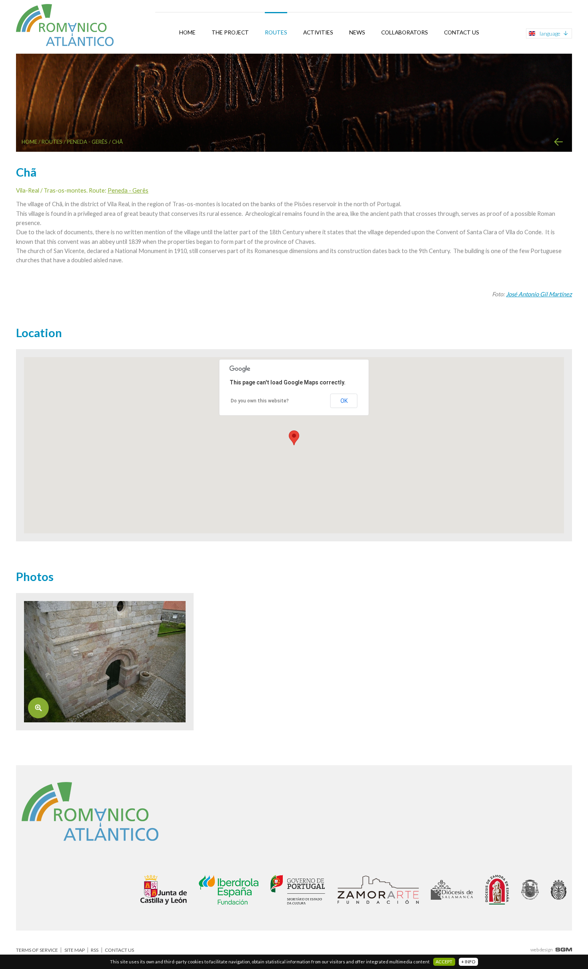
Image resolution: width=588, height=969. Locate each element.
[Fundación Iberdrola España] (228, 890)
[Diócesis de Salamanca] (452, 890)
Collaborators (404, 32)
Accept (444, 961)
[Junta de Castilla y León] (163, 890)
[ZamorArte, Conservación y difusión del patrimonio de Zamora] (378, 890)
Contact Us (461, 32)
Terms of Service (37, 950)
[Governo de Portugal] (298, 890)
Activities (318, 32)
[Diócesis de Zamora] (497, 890)
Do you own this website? (260, 401)
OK (344, 401)
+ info (468, 961)
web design (541, 950)
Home (187, 32)
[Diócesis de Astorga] (530, 890)
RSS (94, 950)
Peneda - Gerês (87, 142)
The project (230, 32)
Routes (276, 32)
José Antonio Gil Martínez (539, 294)
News (357, 32)
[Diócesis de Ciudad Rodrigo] (558, 890)
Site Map (74, 950)
